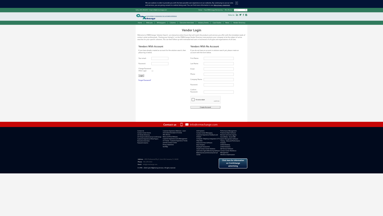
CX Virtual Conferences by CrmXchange (149, 137)
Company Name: (196, 79)
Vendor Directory (239, 23)
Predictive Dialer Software (228, 133)
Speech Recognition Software (229, 139)
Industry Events (203, 23)
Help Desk (199, 141)
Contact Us (140, 131)
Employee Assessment (203, 147)
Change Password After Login (144, 70)
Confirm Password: (194, 91)
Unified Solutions (225, 147)
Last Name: (194, 63)
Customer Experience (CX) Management (175, 139)
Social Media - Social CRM (228, 137)
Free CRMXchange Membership (213, 10)
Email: (192, 69)
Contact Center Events (144, 133)
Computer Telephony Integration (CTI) (208, 139)
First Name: (194, 58)
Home (200, 10)
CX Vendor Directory (143, 135)
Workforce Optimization (227, 155)
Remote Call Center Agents (228, 135)
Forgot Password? (144, 80)
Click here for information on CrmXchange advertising (233, 163)
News (227, 23)
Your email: (142, 58)
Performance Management (228, 131)
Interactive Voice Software (204, 143)
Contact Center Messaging (204, 133)
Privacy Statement (168, 145)
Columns (173, 23)
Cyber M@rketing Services (155, 168)
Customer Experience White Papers (147, 139)
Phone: (192, 74)
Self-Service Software (226, 149)
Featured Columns (142, 143)
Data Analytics (200, 145)
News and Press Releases (170, 137)
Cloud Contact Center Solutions (205, 149)
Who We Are (228, 10)
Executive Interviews (187, 23)
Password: (142, 63)
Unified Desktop (225, 145)
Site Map (165, 147)
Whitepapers (161, 23)
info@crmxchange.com (160, 10)
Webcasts (149, 23)
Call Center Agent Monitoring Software (208, 151)
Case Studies (217, 23)
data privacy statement (222, 5)
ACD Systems (200, 131)
